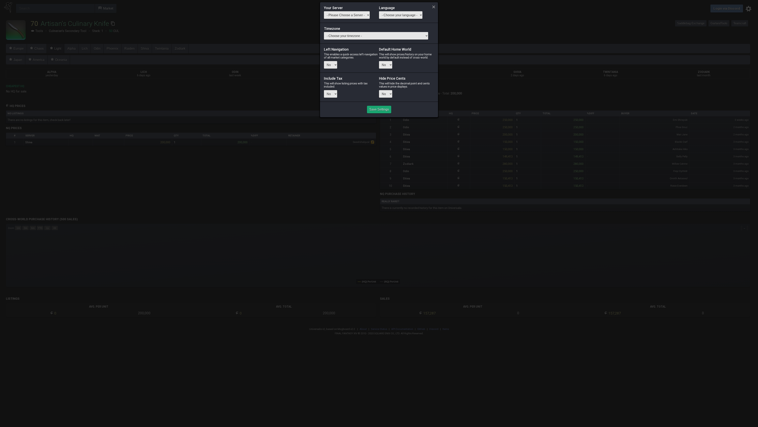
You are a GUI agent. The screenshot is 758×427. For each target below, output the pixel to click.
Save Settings (379, 109)
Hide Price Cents (392, 78)
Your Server (333, 8)
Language (387, 8)
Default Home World (395, 49)
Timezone (332, 28)
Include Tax (333, 78)
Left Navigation (336, 49)
